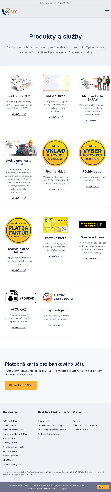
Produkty (10, 412)
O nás (77, 412)
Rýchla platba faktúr (13, 447)
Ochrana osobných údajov (51, 425)
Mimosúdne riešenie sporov (52, 430)
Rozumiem (103, 487)
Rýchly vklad (9, 438)
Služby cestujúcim (12, 464)
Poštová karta (10, 451)
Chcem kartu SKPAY (21, 385)
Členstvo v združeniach (85, 425)
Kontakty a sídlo (81, 430)
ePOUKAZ (8, 460)
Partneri (77, 421)
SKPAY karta (9, 425)
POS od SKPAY (10, 421)
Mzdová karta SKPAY (14, 430)
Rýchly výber (10, 443)
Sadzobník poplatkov (48, 434)
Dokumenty (44, 421)
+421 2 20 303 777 (63, 3)
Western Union (10, 456)
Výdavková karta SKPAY (15, 434)
